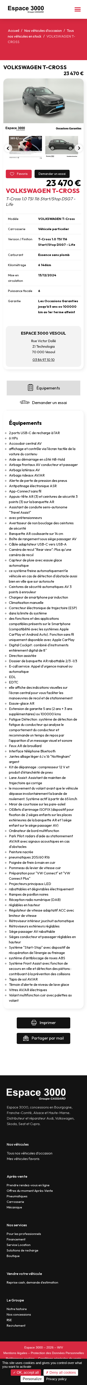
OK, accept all (27, 1372)
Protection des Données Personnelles (57, 1353)
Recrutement (16, 1326)
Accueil (13, 30)
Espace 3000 (33, 1347)
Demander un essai (52, 174)
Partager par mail (47, 1038)
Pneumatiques (17, 1196)
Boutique (13, 1256)
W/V (60, 1347)
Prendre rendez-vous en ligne (28, 1185)
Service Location (19, 1245)
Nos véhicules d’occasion (43, 30)
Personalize (32, 1379)
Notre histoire (17, 1309)
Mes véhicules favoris (23, 1158)
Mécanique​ (14, 1207)
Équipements (48, 388)
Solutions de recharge (22, 1250)
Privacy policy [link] (56, 1379)
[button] (77, 9)
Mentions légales (15, 1353)
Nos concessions (19, 1314)
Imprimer (47, 1022)
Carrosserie (15, 1202)
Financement (16, 1239)
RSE (9, 1320)
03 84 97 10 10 (44, 359)
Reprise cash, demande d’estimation (32, 1282)
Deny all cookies (62, 1372)
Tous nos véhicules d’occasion (29, 1153)
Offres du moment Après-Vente (30, 1191)
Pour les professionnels (24, 1234)
